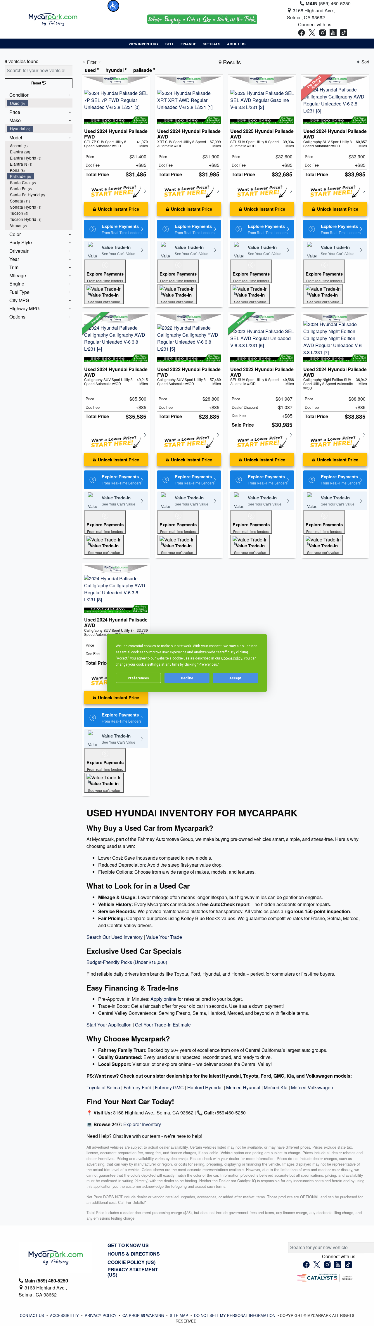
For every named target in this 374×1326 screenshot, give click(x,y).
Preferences (138, 678)
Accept (235, 678)
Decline (187, 678)
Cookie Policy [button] (231, 658)
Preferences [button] (208, 664)
